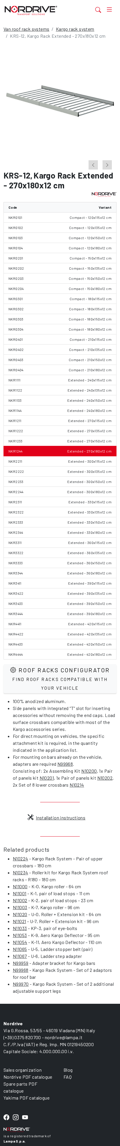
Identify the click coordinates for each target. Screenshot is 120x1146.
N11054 (20, 942)
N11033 (20, 928)
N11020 (20, 914)
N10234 (20, 872)
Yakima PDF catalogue (26, 1097)
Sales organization (22, 1070)
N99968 (65, 764)
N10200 (89, 771)
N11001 (19, 893)
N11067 (20, 956)
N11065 (20, 949)
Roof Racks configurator (61, 678)
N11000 (20, 886)
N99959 (20, 963)
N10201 (47, 778)
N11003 (20, 907)
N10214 (77, 785)
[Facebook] (6, 1117)
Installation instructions (60, 817)
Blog (68, 1070)
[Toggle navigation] (109, 9)
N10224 (20, 858)
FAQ (67, 1077)
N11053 (20, 935)
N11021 (19, 921)
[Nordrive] (41, 10)
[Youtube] (25, 1117)
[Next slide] (107, 165)
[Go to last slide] (93, 165)
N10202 (104, 778)
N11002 (20, 900)
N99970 (21, 984)
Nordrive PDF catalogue (27, 1077)
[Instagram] (16, 1117)
